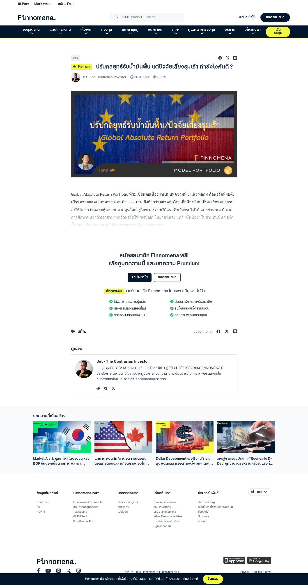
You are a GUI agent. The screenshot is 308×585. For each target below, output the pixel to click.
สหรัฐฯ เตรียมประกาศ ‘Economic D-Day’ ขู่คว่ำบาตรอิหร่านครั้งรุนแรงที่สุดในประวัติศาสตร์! (245, 461)
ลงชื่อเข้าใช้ (139, 277)
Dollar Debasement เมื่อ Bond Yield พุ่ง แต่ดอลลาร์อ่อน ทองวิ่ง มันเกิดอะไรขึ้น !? (184, 461)
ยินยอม (212, 579)
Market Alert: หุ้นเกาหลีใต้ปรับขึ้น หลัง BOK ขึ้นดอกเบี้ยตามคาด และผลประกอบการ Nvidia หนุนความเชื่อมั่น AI (61, 461)
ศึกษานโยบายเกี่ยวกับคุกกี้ (181, 579)
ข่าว (75, 58)
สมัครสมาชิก (167, 277)
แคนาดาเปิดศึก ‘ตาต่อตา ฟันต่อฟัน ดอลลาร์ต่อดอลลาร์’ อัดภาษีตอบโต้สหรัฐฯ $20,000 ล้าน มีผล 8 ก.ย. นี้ (120, 461)
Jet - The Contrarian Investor (123, 362)
